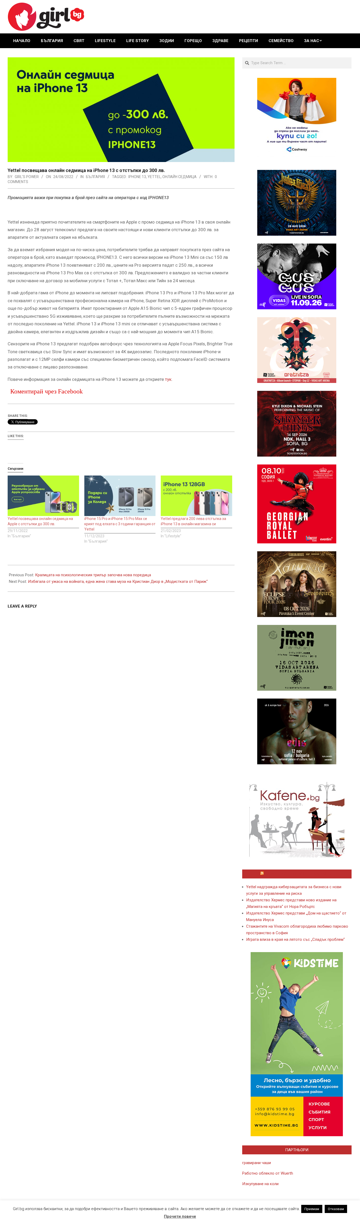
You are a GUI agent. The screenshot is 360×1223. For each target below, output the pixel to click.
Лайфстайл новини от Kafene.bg (299, 874)
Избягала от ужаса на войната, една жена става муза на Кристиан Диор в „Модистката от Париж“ (118, 581)
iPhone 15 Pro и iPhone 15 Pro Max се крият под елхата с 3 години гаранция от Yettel (119, 524)
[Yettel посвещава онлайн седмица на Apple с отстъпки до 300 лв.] (43, 496)
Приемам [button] (311, 1209)
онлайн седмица (179, 177)
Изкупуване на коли (260, 1183)
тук (168, 379)
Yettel (154, 177)
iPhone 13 (137, 177)
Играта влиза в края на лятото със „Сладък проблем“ (295, 939)
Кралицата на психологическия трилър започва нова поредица (93, 575)
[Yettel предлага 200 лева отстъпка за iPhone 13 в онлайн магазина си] (196, 496)
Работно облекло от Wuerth (267, 1173)
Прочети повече (180, 1216)
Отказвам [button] (336, 1209)
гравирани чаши (256, 1162)
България (95, 177)
